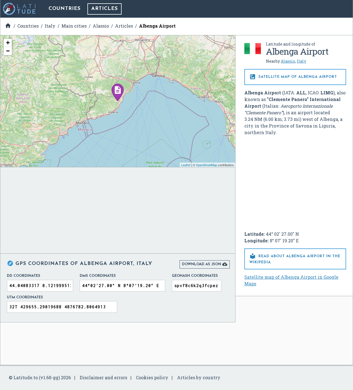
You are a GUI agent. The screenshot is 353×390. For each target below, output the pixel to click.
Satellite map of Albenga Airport (293, 76)
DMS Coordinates (98, 276)
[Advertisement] (295, 181)
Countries (65, 8)
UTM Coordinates (25, 297)
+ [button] (8, 42)
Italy (301, 61)
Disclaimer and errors (103, 377)
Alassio (288, 61)
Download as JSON (204, 264)
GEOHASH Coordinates (195, 276)
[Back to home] (19, 9)
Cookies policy (152, 377)
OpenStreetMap (206, 165)
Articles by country (198, 377)
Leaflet (185, 165)
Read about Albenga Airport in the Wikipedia (294, 258)
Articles (104, 8)
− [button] (8, 50)
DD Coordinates (23, 276)
